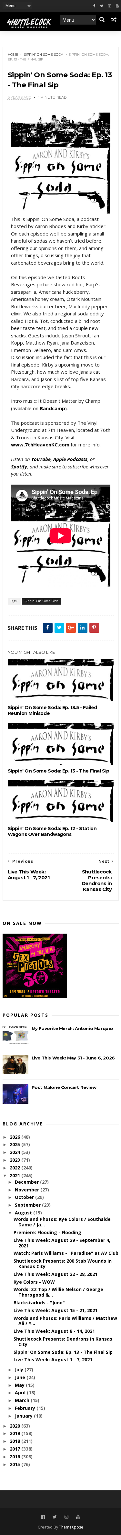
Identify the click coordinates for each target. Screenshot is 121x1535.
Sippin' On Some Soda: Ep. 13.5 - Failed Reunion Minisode (52, 710)
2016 (15, 1456)
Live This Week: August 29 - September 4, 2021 (62, 1243)
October (25, 1197)
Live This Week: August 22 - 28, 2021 (55, 1274)
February (25, 1408)
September (28, 1205)
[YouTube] (78, 1517)
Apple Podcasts (70, 459)
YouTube (41, 459)
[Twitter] (101, 6)
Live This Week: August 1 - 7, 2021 (53, 1359)
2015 (15, 1464)
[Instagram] (109, 6)
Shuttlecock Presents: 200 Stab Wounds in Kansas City (63, 1263)
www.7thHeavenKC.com (40, 444)
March (23, 1400)
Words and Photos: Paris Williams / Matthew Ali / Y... (65, 1321)
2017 (15, 1449)
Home (13, 54)
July (20, 1369)
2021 (15, 1175)
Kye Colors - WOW (34, 1282)
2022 (15, 1168)
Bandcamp (52, 408)
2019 (15, 1433)
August (24, 1213)
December (27, 1182)
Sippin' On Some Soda (43, 54)
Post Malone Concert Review (64, 1087)
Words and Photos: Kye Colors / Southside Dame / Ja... (62, 1222)
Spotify (19, 466)
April (21, 1392)
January (24, 1416)
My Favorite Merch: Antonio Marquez (73, 1028)
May (20, 1385)
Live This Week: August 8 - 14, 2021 (54, 1331)
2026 (15, 1137)
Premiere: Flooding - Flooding (47, 1232)
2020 (15, 1426)
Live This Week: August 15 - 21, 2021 (55, 1310)
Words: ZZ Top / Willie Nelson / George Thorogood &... (58, 1292)
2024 (15, 1152)
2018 (15, 1441)
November (27, 1190)
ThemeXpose (71, 1527)
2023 (15, 1160)
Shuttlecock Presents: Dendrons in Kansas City (63, 1341)
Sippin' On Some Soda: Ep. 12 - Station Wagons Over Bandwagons (52, 831)
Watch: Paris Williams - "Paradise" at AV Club (66, 1253)
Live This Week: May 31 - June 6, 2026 (73, 1057)
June (20, 1377)
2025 (15, 1144)
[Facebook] (94, 6)
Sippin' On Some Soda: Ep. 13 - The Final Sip (58, 771)
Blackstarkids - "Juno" (39, 1302)
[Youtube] (117, 6)
